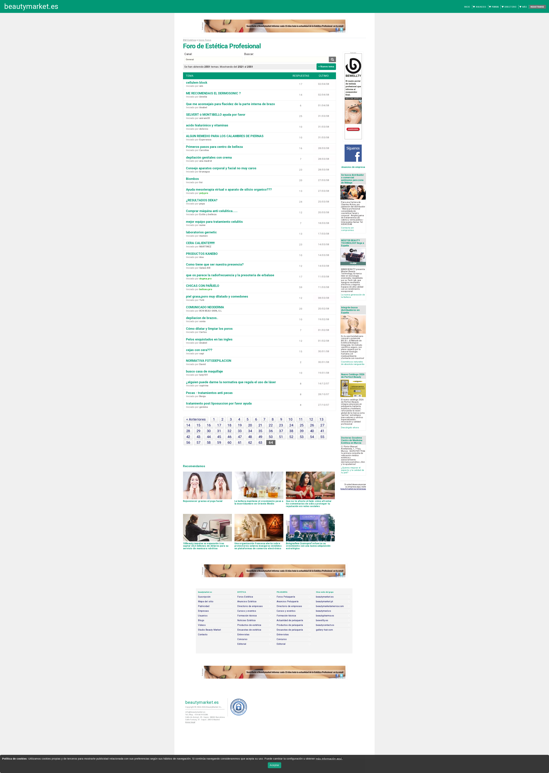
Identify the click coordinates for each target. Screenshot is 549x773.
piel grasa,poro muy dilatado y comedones (217, 296)
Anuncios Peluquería (288, 601)
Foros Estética (245, 597)
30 (209, 431)
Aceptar (274, 765)
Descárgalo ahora (350, 427)
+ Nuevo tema (326, 66)
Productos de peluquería (290, 625)
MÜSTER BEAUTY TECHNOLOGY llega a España (352, 243)
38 (291, 431)
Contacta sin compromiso (347, 229)
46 (229, 437)
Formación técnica (247, 616)
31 (219, 431)
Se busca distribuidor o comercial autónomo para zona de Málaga (352, 179)
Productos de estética (249, 625)
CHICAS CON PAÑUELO (202, 286)
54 (312, 437)
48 (250, 437)
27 (322, 425)
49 (260, 437)
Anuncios (481, 7)
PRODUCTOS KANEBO (202, 254)
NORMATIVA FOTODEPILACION (208, 360)
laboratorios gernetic (201, 232)
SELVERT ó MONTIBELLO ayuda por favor (215, 114)
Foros (495, 7)
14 (188, 425)
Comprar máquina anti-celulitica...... (212, 211)
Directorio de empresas (250, 606)
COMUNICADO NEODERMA (205, 307)
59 (219, 443)
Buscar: (249, 54)
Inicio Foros (204, 40)
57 (198, 443)
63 (260, 443)
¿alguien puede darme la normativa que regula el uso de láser (231, 382)
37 (281, 431)
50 (271, 437)
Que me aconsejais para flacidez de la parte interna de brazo (230, 104)
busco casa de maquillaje (204, 371)
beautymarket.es (31, 6)
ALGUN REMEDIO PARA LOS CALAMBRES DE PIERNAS (224, 136)
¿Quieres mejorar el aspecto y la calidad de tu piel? (352, 470)
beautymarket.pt (324, 601)
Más (524, 7)
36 (271, 431)
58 (209, 443)
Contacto (202, 634)
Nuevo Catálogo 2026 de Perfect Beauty (352, 375)
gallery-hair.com (324, 630)
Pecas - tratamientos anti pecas (209, 393)
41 (322, 431)
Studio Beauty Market (209, 630)
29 (198, 431)
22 (271, 425)
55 (322, 437)
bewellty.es (322, 620)
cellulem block (196, 82)
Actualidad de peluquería (290, 620)
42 (188, 437)
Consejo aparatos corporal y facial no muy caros (221, 168)
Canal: (188, 54)
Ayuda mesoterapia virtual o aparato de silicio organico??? (229, 189)
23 (281, 425)
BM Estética (189, 40)
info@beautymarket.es (195, 712)
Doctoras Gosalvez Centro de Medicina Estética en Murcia (351, 440)
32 (229, 431)
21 (260, 425)
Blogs (201, 620)
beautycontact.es (325, 625)
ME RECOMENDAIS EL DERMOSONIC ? (213, 93)
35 (260, 431)
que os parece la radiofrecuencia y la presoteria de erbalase (230, 275)
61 (240, 443)
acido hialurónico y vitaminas (207, 125)
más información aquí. (329, 758)
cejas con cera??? (199, 350)
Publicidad (203, 606)
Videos (202, 625)
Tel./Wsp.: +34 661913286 (196, 715)
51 (281, 437)
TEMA (189, 75)
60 (229, 443)
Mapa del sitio (205, 601)
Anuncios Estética (246, 601)
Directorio (511, 7)
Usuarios (202, 616)
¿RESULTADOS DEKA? (201, 200)
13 (321, 419)
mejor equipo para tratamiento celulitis (214, 221)
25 (302, 425)
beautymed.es (323, 611)
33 (240, 431)
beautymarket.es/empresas (353, 489)
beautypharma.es (325, 616)
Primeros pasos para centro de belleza (214, 147)
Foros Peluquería (286, 597)
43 (198, 437)
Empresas (203, 611)
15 (198, 425)
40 (312, 431)
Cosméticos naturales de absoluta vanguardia (352, 363)
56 (188, 443)
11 (301, 419)
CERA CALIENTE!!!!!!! (200, 243)
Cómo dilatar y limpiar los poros (209, 328)
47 (240, 437)
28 (188, 431)
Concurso (242, 639)
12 (311, 419)
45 (219, 437)
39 (302, 431)
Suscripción (204, 597)
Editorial (241, 644)
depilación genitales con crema (209, 157)
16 (209, 425)
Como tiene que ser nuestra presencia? (215, 264)
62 (250, 443)
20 (250, 425)
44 (209, 437)
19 (240, 425)
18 (229, 425)
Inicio (467, 7)
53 (302, 437)
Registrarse (537, 7)
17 (219, 425)
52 (291, 437)
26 (312, 425)
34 (250, 431)
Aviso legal (190, 722)
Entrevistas (243, 634)
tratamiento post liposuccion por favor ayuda (219, 403)
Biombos (192, 179)
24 (291, 425)
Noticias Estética (246, 620)
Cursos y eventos (246, 611)
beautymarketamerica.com (330, 606)
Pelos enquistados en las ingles (209, 339)
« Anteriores (196, 419)
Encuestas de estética (249, 630)
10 (290, 419)
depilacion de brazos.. (202, 318)
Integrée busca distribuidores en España (350, 310)
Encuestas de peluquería (290, 630)
